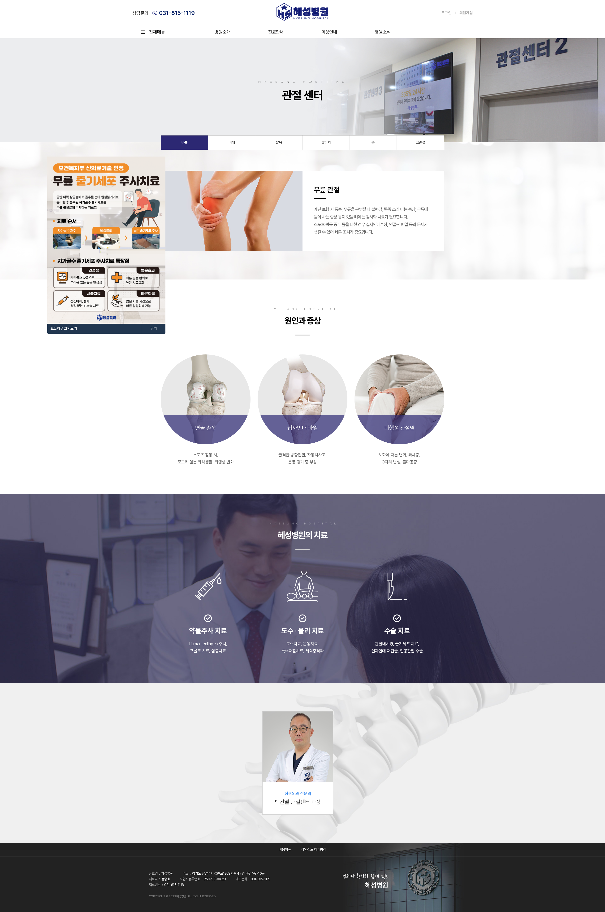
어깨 (232, 142)
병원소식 (382, 32)
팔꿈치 (326, 142)
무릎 (184, 142)
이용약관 (285, 849)
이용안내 (329, 32)
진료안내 (276, 32)
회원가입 (466, 13)
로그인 (446, 13)
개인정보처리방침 (313, 849)
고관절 (420, 142)
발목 (279, 142)
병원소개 (222, 32)
